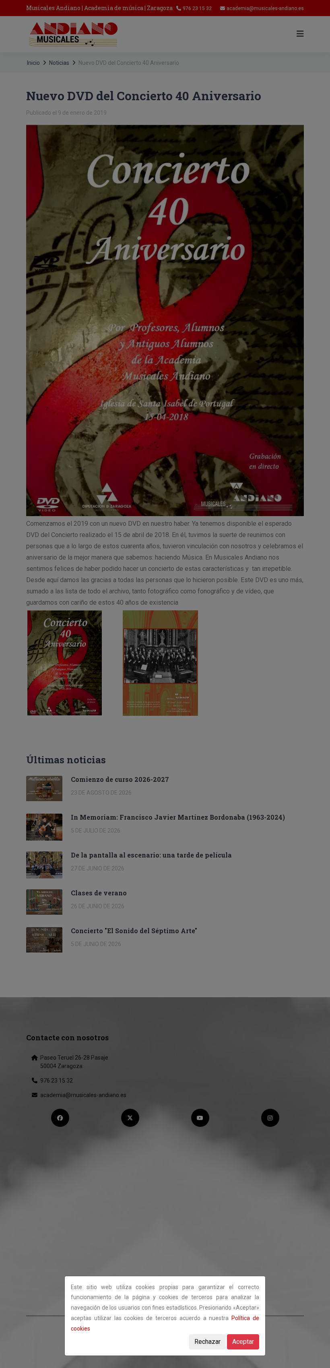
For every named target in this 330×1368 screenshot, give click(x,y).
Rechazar (207, 1341)
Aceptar (243, 1341)
